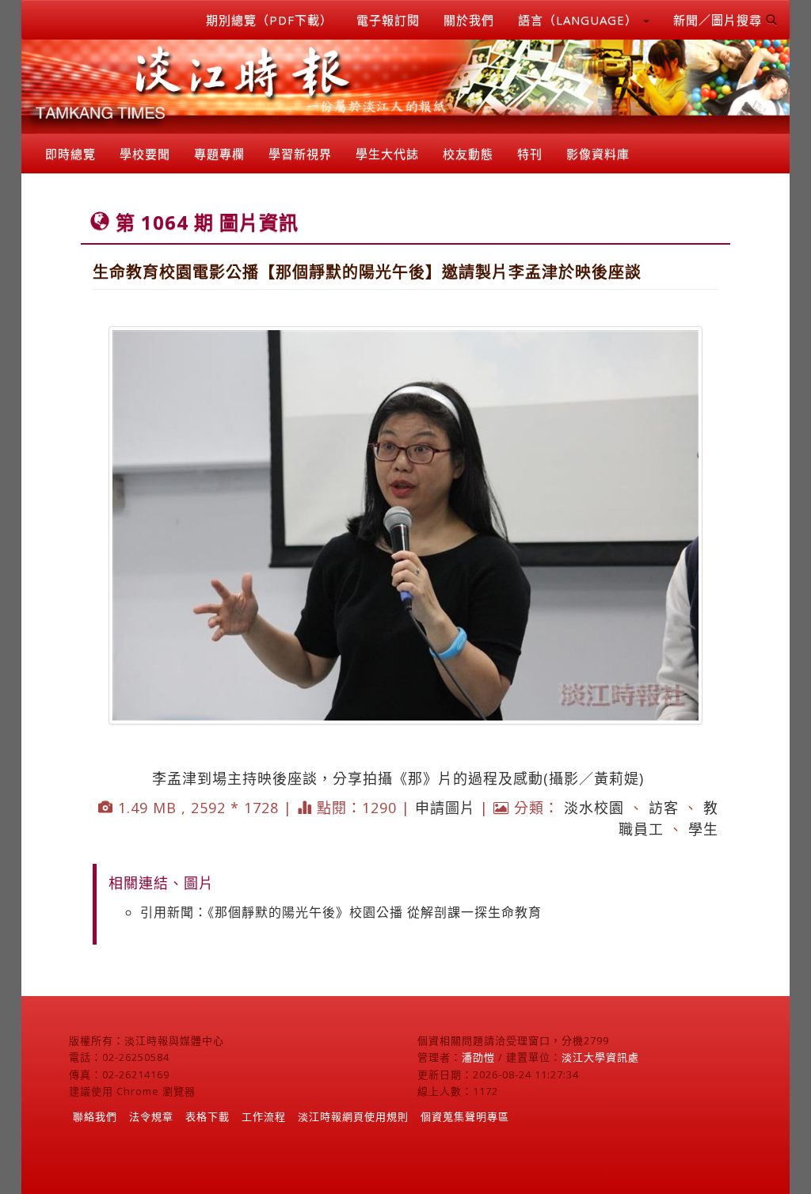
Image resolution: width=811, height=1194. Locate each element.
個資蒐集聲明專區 (465, 1116)
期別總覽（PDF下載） (269, 20)
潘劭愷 (478, 1057)
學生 (703, 828)
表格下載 (207, 1116)
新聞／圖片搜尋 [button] (719, 20)
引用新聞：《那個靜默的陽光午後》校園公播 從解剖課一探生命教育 (341, 912)
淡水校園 (594, 807)
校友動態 (468, 154)
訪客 (664, 807)
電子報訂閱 (388, 20)
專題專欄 (219, 154)
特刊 (530, 154)
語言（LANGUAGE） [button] (580, 20)
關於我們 (469, 20)
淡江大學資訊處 (600, 1057)
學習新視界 (300, 154)
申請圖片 (445, 807)
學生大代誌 (387, 154)
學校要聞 (145, 154)
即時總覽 (70, 154)
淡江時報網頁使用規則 (353, 1116)
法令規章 (151, 1116)
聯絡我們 (95, 1116)
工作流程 (264, 1116)
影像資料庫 (598, 154)
